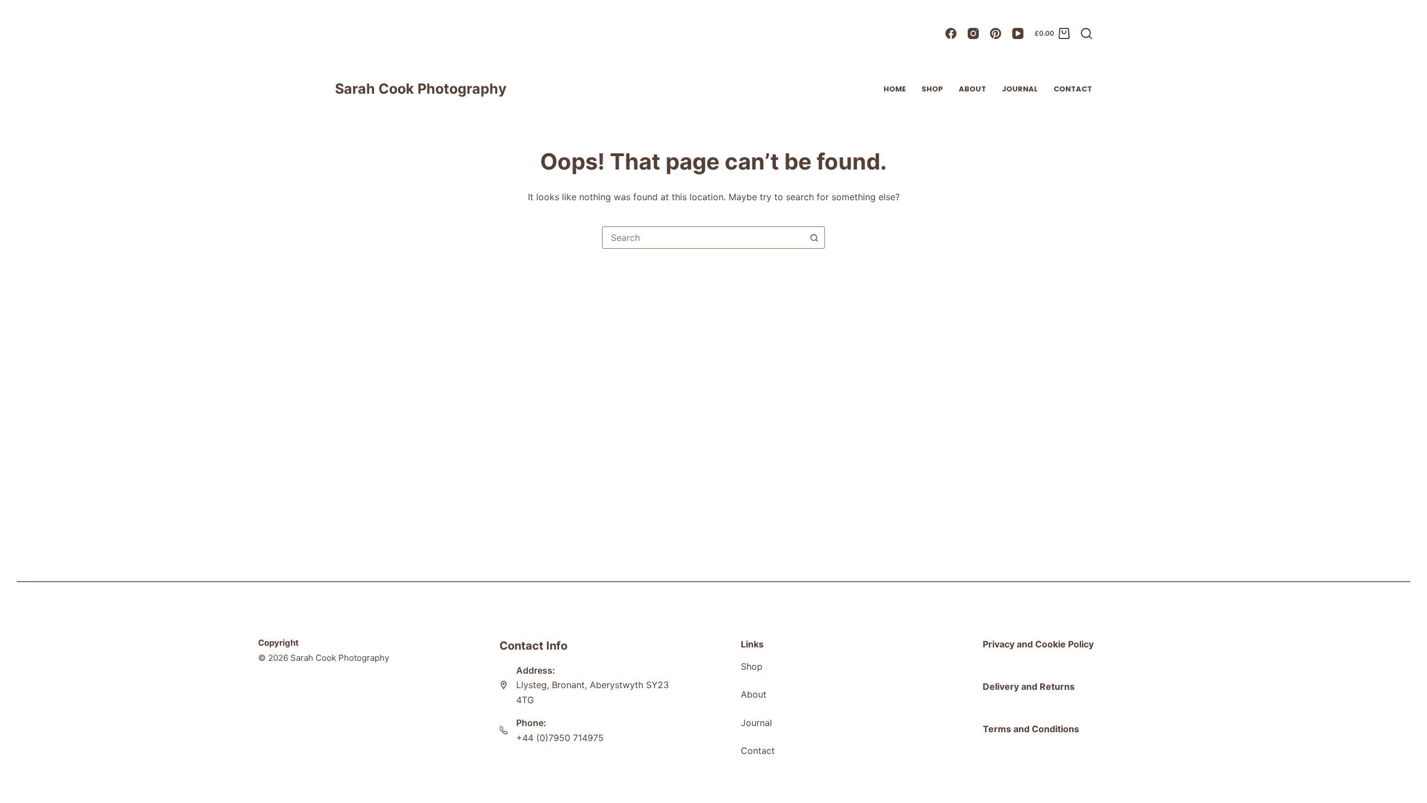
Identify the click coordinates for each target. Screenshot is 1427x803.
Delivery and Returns (1029, 686)
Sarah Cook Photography (421, 88)
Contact (1073, 89)
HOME (895, 89)
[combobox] (703, 237)
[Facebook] (951, 33)
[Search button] (813, 237)
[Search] (1086, 33)
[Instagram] (973, 33)
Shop (932, 89)
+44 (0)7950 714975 (560, 737)
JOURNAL (1020, 89)
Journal (756, 722)
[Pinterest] (995, 33)
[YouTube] (1017, 33)
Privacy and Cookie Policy (1038, 644)
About (972, 89)
